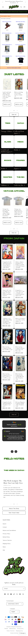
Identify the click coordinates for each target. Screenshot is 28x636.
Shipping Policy (7, 543)
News (4, 547)
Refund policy (12, 628)
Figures (16, 168)
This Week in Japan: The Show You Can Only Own (12, 482)
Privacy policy (20, 628)
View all (14, 114)
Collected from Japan (19, 132)
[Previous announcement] (2, 2)
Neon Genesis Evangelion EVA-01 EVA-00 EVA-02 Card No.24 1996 (7, 375)
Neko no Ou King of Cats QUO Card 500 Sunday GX (18, 94)
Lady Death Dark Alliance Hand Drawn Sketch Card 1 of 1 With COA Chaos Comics (7, 95)
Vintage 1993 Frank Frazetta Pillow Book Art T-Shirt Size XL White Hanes (18, 211)
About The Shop (14, 508)
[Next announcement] (25, 2)
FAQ (4, 550)
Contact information (14, 633)
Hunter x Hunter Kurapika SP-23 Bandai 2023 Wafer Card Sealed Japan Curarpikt (20, 264)
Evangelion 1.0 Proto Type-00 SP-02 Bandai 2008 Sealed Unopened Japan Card (20, 293)
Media (16, 150)
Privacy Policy (6, 533)
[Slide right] (17, 110)
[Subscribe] (23, 588)
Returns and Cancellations (9, 530)
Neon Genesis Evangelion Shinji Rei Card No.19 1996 (7, 348)
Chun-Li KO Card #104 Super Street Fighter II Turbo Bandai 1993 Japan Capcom (7, 293)
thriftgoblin (13, 626)
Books (3, 168)
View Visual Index (14, 512)
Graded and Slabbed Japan (6, 151)
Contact (5, 527)
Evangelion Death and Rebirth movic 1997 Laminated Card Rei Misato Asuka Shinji (7, 264)
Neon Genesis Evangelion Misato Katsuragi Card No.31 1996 (20, 348)
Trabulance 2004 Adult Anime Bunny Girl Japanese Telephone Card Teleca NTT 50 (7, 321)
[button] (3, 7)
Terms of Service (7, 540)
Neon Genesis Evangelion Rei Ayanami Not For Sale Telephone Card (20, 376)
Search (4, 523)
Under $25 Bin (18, 185)
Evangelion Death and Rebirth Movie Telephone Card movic (7, 404)
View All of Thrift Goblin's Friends (14, 67)
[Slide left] (10, 110)
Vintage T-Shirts (6, 131)
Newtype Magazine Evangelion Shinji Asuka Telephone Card (20, 404)
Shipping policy (19, 630)
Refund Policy (6, 537)
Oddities (4, 185)
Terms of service (10, 630)
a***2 (11, 433)
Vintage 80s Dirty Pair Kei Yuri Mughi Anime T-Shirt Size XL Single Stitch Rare (6, 212)
